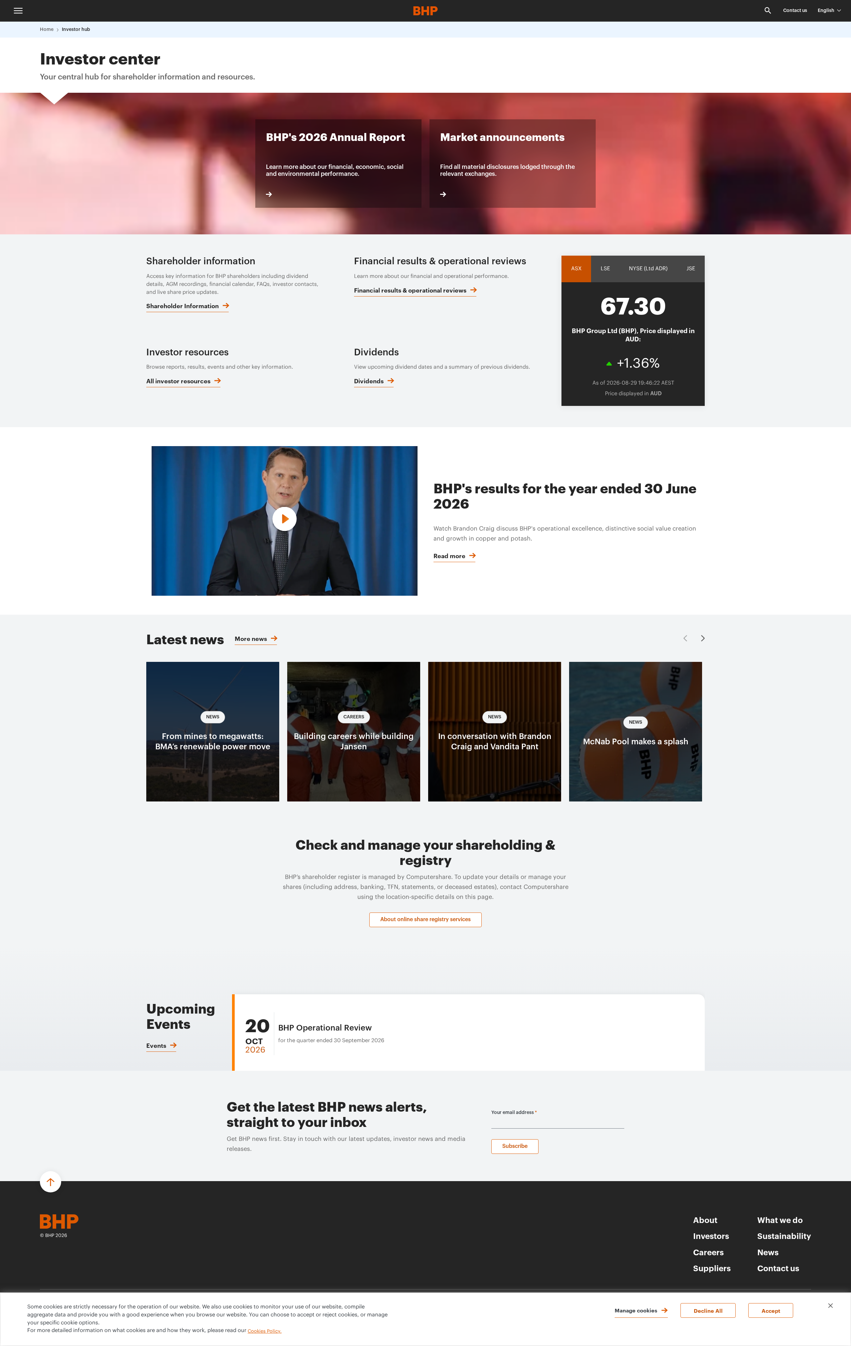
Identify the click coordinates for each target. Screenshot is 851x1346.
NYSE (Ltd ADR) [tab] (648, 268)
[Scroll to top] (50, 1181)
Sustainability (784, 1235)
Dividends (369, 380)
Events (156, 1045)
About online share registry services (425, 919)
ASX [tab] (576, 268)
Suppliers (712, 1268)
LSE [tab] (605, 268)
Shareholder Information (182, 305)
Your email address (514, 1112)
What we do (780, 1219)
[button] (703, 638)
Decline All (708, 1310)
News (768, 1252)
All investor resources (178, 380)
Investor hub (76, 29)
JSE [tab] (690, 268)
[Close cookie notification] (830, 1305)
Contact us (795, 10)
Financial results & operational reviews (410, 290)
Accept (771, 1310)
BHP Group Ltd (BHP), (633, 334)
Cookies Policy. (265, 1331)
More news (251, 638)
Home (47, 29)
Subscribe (515, 1146)
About (705, 1219)
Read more (449, 555)
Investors (711, 1235)
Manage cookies (636, 1310)
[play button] (284, 520)
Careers (708, 1252)
